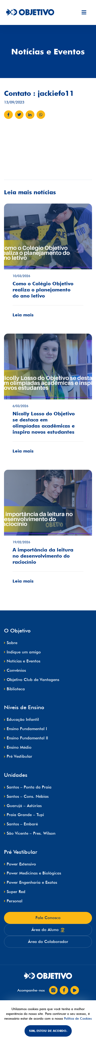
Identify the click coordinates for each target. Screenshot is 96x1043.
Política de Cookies (78, 1018)
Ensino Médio (19, 747)
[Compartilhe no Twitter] (19, 114)
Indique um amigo (24, 652)
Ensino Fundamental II (27, 738)
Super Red (16, 891)
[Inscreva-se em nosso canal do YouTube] (74, 990)
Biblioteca (16, 689)
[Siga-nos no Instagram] (53, 990)
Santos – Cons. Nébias (28, 796)
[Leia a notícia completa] (48, 264)
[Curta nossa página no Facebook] (64, 990)
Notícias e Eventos (23, 661)
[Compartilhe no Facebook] (8, 114)
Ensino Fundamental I (27, 728)
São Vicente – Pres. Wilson (31, 833)
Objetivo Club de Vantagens (33, 679)
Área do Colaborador (48, 941)
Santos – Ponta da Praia (29, 787)
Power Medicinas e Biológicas (34, 873)
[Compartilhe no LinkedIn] (30, 114)
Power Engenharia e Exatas (32, 882)
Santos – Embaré (22, 824)
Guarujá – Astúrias (24, 805)
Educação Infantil (23, 719)
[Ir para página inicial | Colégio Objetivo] (48, 976)
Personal (14, 901)
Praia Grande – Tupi (25, 814)
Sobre (12, 642)
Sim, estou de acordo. (48, 1031)
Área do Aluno (45, 929)
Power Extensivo (21, 864)
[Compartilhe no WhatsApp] (41, 114)
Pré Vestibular (19, 756)
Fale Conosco (48, 917)
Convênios (16, 670)
